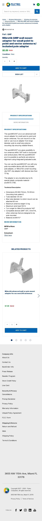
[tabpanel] (21, 294)
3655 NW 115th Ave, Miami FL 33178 (22, 495)
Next (39, 296)
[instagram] (25, 510)
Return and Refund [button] (9, 426)
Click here (8, 235)
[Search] (37, 11)
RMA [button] (4, 431)
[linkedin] (30, 510)
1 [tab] (11, 340)
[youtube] (34, 510)
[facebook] (15, 510)
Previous (3, 296)
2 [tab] (16, 340)
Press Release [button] (7, 371)
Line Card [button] (5, 385)
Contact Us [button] (6, 362)
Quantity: (5, 57)
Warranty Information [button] (10, 408)
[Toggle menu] (3, 4)
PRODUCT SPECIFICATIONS (21, 115)
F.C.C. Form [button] (6, 418)
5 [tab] (30, 340)
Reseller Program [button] (8, 376)
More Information (21, 122)
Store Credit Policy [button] (9, 381)
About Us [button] (5, 357)
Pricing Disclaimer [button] (8, 399)
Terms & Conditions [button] (9, 440)
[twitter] (20, 510)
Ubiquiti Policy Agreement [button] (11, 413)
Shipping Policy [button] (8, 436)
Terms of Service (28, 499)
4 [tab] (25, 340)
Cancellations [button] (7, 394)
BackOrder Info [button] (8, 367)
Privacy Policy (15, 499)
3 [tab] (21, 340)
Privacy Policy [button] (7, 404)
